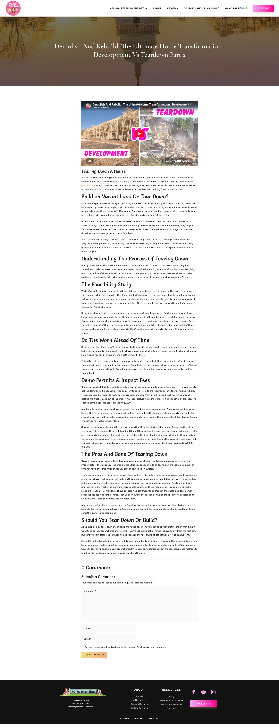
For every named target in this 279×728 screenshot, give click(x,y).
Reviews (172, 8)
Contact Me (204, 703)
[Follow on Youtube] (203, 692)
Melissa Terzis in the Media (128, 8)
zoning (99, 361)
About (157, 8)
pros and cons (88, 185)
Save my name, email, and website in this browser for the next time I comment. (126, 647)
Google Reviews (139, 704)
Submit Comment (94, 655)
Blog (171, 696)
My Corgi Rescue (236, 8)
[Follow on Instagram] (213, 692)
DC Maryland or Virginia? (201, 8)
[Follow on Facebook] (193, 692)
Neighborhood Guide (171, 700)
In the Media (139, 700)
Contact (264, 8)
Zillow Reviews (139, 707)
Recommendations (171, 704)
